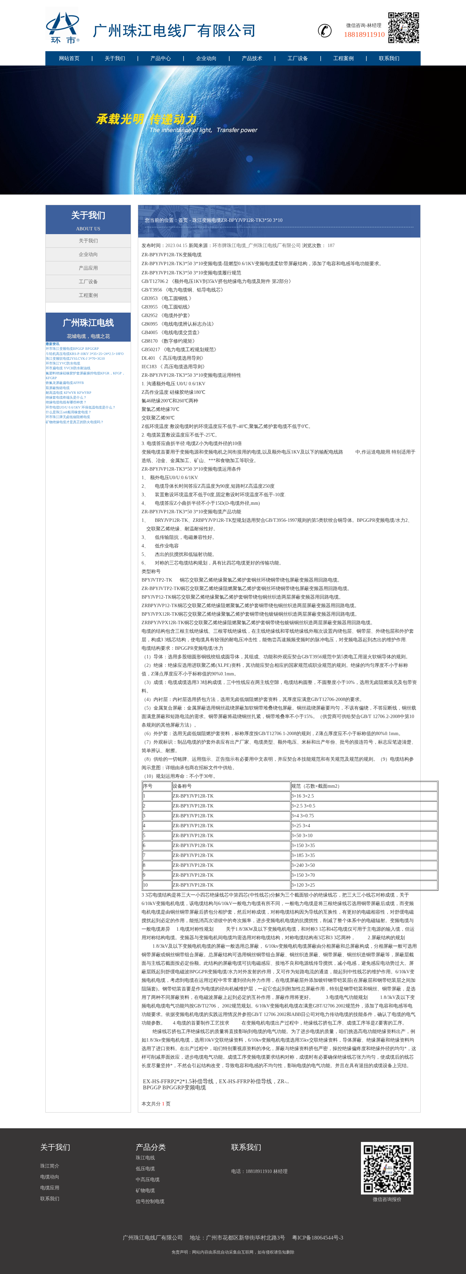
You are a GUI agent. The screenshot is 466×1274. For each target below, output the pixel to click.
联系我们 (389, 58)
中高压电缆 (148, 1179)
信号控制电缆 (150, 1201)
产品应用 (88, 268)
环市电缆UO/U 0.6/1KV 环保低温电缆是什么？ (81, 407)
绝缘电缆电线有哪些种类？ (66, 402)
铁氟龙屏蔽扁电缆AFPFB (65, 383)
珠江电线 (145, 1157)
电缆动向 (49, 1176)
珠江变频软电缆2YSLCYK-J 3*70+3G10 (75, 358)
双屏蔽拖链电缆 (58, 388)
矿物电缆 (145, 1190)
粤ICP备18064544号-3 (317, 1238)
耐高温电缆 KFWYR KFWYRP (68, 393)
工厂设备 (298, 58)
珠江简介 (49, 1166)
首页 (183, 220)
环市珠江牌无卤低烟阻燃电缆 (68, 417)
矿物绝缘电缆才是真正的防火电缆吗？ (75, 422)
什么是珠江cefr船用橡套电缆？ (68, 412)
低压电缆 (145, 1168)
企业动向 (206, 58)
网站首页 (69, 58)
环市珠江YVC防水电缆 (63, 363)
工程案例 (343, 58)
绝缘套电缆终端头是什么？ (66, 397)
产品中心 (160, 58)
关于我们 (115, 58)
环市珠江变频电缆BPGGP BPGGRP (72, 348)
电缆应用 (49, 1187)
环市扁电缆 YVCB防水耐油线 (68, 368)
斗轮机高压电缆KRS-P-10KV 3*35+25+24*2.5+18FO (84, 354)
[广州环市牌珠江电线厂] (165, 25)
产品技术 (252, 58)
